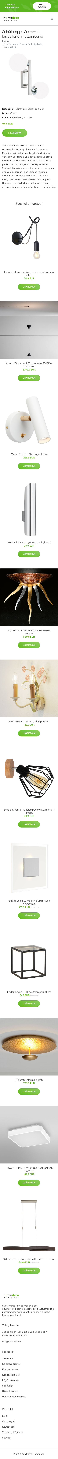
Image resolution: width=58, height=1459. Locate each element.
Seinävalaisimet (36, 108)
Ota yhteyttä (8, 1421)
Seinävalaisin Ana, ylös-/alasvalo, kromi (29, 542)
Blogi (5, 1415)
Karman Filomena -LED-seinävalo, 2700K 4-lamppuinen (29, 365)
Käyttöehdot (8, 1426)
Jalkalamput (8, 1358)
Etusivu (5, 41)
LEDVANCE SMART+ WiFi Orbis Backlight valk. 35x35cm (29, 1169)
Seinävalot (21, 108)
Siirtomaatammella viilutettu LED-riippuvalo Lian (29, 1259)
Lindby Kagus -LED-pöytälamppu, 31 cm (29, 991)
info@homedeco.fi (11, 1341)
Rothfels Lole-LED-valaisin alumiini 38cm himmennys (29, 902)
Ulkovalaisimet (9, 1391)
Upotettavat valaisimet (14, 1396)
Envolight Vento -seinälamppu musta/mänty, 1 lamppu (29, 811)
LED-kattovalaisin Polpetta (29, 1079)
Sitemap (6, 1437)
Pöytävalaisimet (10, 1380)
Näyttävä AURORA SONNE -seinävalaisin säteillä (29, 632)
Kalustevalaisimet (11, 1363)
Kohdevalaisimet (10, 1374)
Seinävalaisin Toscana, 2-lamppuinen (29, 721)
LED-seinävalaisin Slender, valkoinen (29, 454)
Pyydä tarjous (42, 5)
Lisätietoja (14, 133)
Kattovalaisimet (10, 1369)
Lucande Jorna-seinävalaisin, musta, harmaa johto (29, 274)
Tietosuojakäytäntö (12, 1432)
